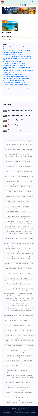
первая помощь (10, 330)
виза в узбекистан (24, 352)
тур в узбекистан (29, 276)
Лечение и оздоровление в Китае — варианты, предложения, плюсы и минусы (18, 70)
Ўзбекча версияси (22, 409)
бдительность (10, 241)
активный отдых (19, 181)
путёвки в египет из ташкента (25, 285)
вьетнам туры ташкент (16, 397)
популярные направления (9, 298)
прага (16, 156)
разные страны (16, 333)
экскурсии (11, 171)
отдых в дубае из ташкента (19, 251)
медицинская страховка (22, 228)
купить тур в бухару (30, 228)
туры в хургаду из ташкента (10, 318)
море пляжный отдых (9, 370)
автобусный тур (14, 233)
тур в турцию (6, 223)
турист (21, 360)
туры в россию (20, 156)
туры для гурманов (28, 353)
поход (21, 283)
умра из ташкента (25, 238)
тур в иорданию (25, 395)
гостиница (17, 276)
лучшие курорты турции (27, 347)
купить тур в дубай (27, 270)
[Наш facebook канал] (25, 5)
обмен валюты (19, 338)
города (24, 218)
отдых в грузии (25, 365)
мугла (17, 263)
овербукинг (23, 397)
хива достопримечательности (26, 216)
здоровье (20, 198)
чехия (27, 144)
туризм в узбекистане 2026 (9, 251)
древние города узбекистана (19, 330)
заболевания (27, 380)
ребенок (18, 184)
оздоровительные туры (22, 313)
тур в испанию (30, 246)
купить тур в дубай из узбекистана (18, 303)
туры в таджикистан (20, 221)
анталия (23, 275)
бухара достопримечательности (24, 372)
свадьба (21, 236)
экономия (27, 193)
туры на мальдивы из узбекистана (10, 196)
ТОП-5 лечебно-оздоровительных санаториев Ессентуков (14, 48)
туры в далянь (27, 298)
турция (24, 144)
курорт (6, 156)
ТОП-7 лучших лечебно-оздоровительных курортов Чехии (14, 80)
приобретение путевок (29, 315)
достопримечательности (21, 141)
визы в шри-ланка (16, 283)
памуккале (10, 303)
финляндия (20, 347)
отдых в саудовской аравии (28, 308)
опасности (31, 280)
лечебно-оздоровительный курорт (12, 310)
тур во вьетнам (17, 385)
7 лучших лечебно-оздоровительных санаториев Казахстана (15, 76)
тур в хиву (28, 186)
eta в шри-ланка (29, 397)
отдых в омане (22, 213)
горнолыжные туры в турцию (9, 355)
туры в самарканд (29, 164)
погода (22, 382)
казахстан (9, 270)
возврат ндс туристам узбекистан (28, 335)
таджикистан (8, 248)
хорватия (17, 360)
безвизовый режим (24, 203)
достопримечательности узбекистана (25, 159)
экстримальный (27, 273)
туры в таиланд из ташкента (25, 211)
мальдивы (28, 161)
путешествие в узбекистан (27, 171)
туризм (11, 141)
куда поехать (24, 199)
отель (16, 186)
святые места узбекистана (10, 276)
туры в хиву (17, 174)
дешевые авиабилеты (27, 283)
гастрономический (8, 213)
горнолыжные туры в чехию (20, 318)
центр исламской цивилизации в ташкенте (23, 358)
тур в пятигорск (24, 350)
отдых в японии (28, 290)
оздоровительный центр (29, 169)
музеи (9, 261)
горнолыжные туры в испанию (22, 320)
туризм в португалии (28, 382)
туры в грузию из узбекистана (9, 253)
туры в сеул (31, 251)
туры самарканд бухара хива (20, 256)
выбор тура (12, 293)
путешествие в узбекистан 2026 (16, 350)
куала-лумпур (26, 390)
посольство (10, 333)
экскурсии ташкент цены (11, 358)
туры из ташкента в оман (14, 372)
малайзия (20, 146)
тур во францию (11, 209)
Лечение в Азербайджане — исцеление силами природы (14, 65)
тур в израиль (25, 338)
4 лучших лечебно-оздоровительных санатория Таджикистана (15, 84)
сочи (19, 216)
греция (14, 149)
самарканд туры (14, 300)
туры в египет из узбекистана (10, 154)
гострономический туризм (19, 194)
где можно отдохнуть (19, 367)
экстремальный (10, 387)
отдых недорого (30, 288)
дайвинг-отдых (24, 288)
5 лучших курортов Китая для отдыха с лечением (12, 92)
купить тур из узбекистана (13, 275)
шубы (21, 370)
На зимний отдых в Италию (8, 72)
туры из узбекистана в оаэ (13, 380)
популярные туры (17, 357)
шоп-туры (15, 258)
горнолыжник (16, 370)
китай (32, 161)
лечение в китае (20, 270)
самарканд (27, 303)
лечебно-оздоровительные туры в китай (24, 400)
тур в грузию (9, 189)
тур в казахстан (8, 397)
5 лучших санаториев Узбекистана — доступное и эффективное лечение (17, 50)
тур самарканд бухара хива (12, 266)
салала (18, 271)
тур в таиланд (13, 193)
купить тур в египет (7, 226)
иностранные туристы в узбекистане (12, 231)
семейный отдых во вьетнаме (9, 385)
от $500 (4, 21)
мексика (29, 352)
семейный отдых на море (10, 382)
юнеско (19, 275)
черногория (32, 390)
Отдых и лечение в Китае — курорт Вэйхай (11, 90)
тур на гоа (26, 367)
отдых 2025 (21, 390)
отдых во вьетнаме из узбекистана (26, 214)
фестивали (21, 310)
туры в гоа (13, 248)
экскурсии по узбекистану (23, 246)
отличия (30, 370)
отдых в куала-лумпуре (19, 353)
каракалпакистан (18, 365)
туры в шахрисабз (15, 213)
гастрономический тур (28, 209)
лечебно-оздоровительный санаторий (13, 211)
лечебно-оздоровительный (28, 156)
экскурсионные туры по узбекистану (18, 201)
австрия (29, 300)
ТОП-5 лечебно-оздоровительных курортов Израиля (13, 61)
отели (16, 159)
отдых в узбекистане (26, 154)
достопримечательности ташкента (11, 164)
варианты (31, 238)
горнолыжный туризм (28, 392)
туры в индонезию (30, 176)
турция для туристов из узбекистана (11, 238)
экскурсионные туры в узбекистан (21, 226)
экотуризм (24, 176)
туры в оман (27, 201)
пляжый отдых (31, 333)
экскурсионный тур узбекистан (10, 271)
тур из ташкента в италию (10, 360)
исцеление (23, 149)
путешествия (8, 181)
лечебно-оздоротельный (9, 340)
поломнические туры (19, 377)
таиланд (24, 151)
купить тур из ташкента (28, 268)
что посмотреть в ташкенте (11, 191)
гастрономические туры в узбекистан (26, 271)
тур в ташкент (18, 189)
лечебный (27, 275)
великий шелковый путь (17, 199)
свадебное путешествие (26, 261)
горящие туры (23, 276)
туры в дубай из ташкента (19, 209)
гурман (23, 290)
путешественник (7, 193)
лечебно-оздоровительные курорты (27, 184)
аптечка (18, 278)
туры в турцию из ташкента (19, 166)
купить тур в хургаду (23, 305)
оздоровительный (28, 166)
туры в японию (15, 390)
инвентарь (19, 290)
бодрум (16, 246)
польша (11, 258)
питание (19, 238)
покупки (28, 313)
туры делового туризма (21, 295)
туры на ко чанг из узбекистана (21, 375)
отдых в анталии (13, 362)
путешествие (13, 144)
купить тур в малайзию (28, 323)
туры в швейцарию (7, 328)
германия (15, 218)
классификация (25, 370)
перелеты (8, 357)
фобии (22, 392)
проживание (13, 221)
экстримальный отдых (20, 193)
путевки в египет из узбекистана (13, 285)
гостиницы (8, 216)
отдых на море (11, 156)
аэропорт (32, 263)
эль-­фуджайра (18, 288)
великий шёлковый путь (29, 330)
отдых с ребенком (21, 266)
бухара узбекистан (29, 318)
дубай (27, 280)
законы (13, 395)
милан (7, 209)
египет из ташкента (8, 199)
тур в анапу (30, 365)
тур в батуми (19, 362)
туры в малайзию (29, 218)
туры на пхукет (30, 338)
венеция (32, 328)
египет (28, 149)
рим (32, 372)
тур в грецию (7, 362)
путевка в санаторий (29, 385)
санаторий (27, 213)
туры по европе (19, 248)
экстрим (7, 171)
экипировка (15, 348)
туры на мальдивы (8, 233)
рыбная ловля (21, 293)
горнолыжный (15, 146)
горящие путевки (13, 400)
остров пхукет (9, 283)
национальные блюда (27, 146)
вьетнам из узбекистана (28, 360)
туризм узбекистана (29, 256)
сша (8, 258)
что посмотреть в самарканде (16, 261)
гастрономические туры (9, 214)
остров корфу (14, 270)
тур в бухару (7, 176)
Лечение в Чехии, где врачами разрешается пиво (12, 52)
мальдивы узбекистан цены (10, 375)
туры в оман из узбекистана (19, 298)
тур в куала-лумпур (27, 236)
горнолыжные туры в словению (25, 325)
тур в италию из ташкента (22, 300)
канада (20, 395)
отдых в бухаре (29, 375)
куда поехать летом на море (21, 196)
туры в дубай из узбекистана (21, 161)
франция (28, 151)
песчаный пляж (11, 174)
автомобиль (28, 258)
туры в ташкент (28, 189)
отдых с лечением (11, 186)
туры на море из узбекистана (11, 295)
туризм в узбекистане (10, 159)
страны (31, 181)
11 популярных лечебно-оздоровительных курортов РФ (13, 46)
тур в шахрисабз (7, 221)
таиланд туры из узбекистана (28, 343)
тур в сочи (31, 193)
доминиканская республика (9, 256)
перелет (13, 263)
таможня (26, 251)
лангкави (18, 191)
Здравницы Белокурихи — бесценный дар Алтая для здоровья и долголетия (17, 56)
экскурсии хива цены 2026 (8, 343)
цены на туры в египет (21, 328)
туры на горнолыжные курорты (20, 355)
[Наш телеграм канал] (24, 4)
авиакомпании (17, 340)
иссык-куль (23, 385)
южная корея (8, 402)
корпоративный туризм (8, 390)
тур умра (6, 333)
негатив (31, 395)
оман (13, 288)
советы (31, 213)
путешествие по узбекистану (28, 204)
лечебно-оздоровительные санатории (11, 179)
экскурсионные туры (8, 149)
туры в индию (27, 266)
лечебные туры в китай (26, 241)
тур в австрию (14, 315)
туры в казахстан (25, 181)
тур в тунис (7, 372)
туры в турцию (22, 169)
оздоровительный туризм (29, 221)
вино (21, 340)
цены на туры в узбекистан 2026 (10, 268)
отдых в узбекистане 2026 (9, 246)
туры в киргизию (30, 226)
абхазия (23, 315)
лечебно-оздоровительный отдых (12, 198)
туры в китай (27, 179)
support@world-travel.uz (31, 4)
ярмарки (21, 323)
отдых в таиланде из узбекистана (27, 253)
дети (22, 278)
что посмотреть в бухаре (9, 228)
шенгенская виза (9, 281)
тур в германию (8, 395)
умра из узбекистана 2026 (15, 305)
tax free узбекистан (18, 335)
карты (7, 347)
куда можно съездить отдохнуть (15, 176)
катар (32, 298)
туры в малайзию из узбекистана (27, 362)
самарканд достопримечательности (10, 320)
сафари (21, 343)
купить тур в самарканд (27, 198)
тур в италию (9, 166)
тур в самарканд (15, 169)
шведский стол (13, 278)
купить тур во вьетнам (9, 218)
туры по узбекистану (27, 191)
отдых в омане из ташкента (28, 377)
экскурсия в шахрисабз (23, 333)
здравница (18, 149)
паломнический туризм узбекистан (13, 236)
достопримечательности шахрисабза (11, 204)
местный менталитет (15, 402)
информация (8, 144)
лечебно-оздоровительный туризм (26, 174)
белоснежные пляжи (29, 355)
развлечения (21, 308)
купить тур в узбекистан (17, 151)
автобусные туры (14, 216)
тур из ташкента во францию (19, 387)
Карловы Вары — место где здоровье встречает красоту (14, 54)
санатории (27, 233)
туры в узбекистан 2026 (18, 171)
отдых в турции (21, 380)
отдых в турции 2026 (22, 263)
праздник (20, 218)
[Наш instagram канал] (22, 4)
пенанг (28, 263)
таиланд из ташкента (27, 310)
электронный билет (9, 392)
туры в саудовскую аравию (27, 248)
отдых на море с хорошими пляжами (10, 243)
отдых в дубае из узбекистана (28, 208)
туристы (25, 278)
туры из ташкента (19, 208)
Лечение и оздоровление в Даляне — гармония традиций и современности (17, 88)
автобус (6, 330)
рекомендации (29, 141)
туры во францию (11, 194)
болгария (24, 231)
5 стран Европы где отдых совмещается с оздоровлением (14, 63)
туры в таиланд (21, 179)
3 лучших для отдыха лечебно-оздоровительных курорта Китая (15, 86)
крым (12, 357)
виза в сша (27, 328)
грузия (20, 231)
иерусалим (9, 300)
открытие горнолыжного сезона (9, 345)
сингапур (10, 348)
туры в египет (27, 194)
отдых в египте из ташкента (9, 365)
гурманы (13, 226)
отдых (15, 141)
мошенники (13, 181)
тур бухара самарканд (17, 241)
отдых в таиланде (18, 253)
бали (31, 154)
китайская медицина (21, 258)
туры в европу (6, 293)
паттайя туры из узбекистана (9, 377)
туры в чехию (18, 382)
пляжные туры (29, 231)
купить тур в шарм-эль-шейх (28, 340)
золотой (8, 400)
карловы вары (16, 343)
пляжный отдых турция (10, 353)
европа (9, 206)
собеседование (12, 367)
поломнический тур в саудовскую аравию (13, 352)
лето (31, 179)
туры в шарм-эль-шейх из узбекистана (11, 280)
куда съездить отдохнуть (8, 161)
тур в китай (20, 223)
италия (31, 149)
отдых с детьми (18, 154)
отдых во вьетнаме (25, 357)
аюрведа (20, 348)
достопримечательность (14, 347)
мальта (16, 293)
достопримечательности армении (9, 338)
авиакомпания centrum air (20, 345)
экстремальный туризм (8, 169)
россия (31, 144)
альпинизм (29, 196)
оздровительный (25, 348)
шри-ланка (8, 323)
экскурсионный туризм (21, 186)
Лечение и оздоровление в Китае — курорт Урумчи (13, 74)
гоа (32, 196)
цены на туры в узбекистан (15, 203)
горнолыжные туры (7, 263)
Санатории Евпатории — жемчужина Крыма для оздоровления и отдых (17, 78)
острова (19, 315)
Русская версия (15, 409)
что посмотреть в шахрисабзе (10, 208)
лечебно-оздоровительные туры (13, 273)
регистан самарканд (27, 281)
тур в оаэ (31, 233)
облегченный (29, 295)
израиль (23, 189)
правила (9, 201)
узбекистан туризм (20, 268)
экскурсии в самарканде (29, 345)
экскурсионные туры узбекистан (13, 325)
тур (14, 161)
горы (17, 144)
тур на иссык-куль (22, 280)
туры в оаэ (20, 204)
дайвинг (15, 228)
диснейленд (22, 402)
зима (22, 191)
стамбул (13, 189)
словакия (15, 392)
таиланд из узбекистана (15, 323)
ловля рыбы (22, 273)
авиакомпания (14, 328)
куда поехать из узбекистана (16, 206)
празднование (27, 387)
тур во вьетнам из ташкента (28, 293)
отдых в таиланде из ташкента (28, 223)
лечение (7, 141)
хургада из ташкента (8, 288)
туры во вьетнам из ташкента (9, 335)
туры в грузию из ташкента (29, 243)
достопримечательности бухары (10, 184)
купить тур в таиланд (28, 402)
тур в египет (10, 151)
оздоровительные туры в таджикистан (11, 308)
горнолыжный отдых (26, 206)
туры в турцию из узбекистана (18, 281)
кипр (7, 174)
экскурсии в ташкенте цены (11, 290)
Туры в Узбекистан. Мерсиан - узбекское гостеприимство (14, 82)
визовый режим (30, 199)
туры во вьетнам (17, 214)
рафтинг (17, 395)
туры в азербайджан (7, 315)
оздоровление (9, 146)
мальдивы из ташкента (13, 223)
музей (19, 392)
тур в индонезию (21, 233)
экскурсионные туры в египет (12, 313)
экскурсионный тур (22, 164)
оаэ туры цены (31, 320)
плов (30, 357)
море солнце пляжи (20, 243)
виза (13, 166)
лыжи (21, 144)
